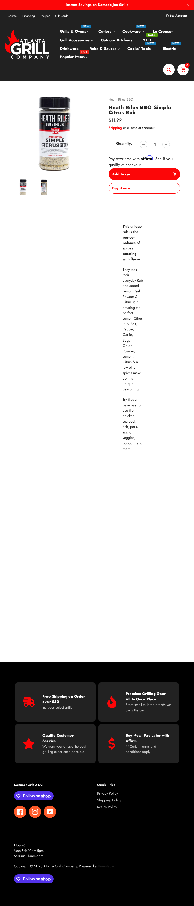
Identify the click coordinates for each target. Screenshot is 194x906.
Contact (12, 16)
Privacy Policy (107, 793)
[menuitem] (75, 31)
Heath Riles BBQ (121, 99)
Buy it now (121, 188)
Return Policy (107, 806)
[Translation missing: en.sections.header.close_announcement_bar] (187, 4)
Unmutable (106, 866)
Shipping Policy (109, 800)
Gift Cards (61, 16)
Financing (28, 16)
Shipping (115, 127)
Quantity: (124, 143)
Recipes (45, 16)
